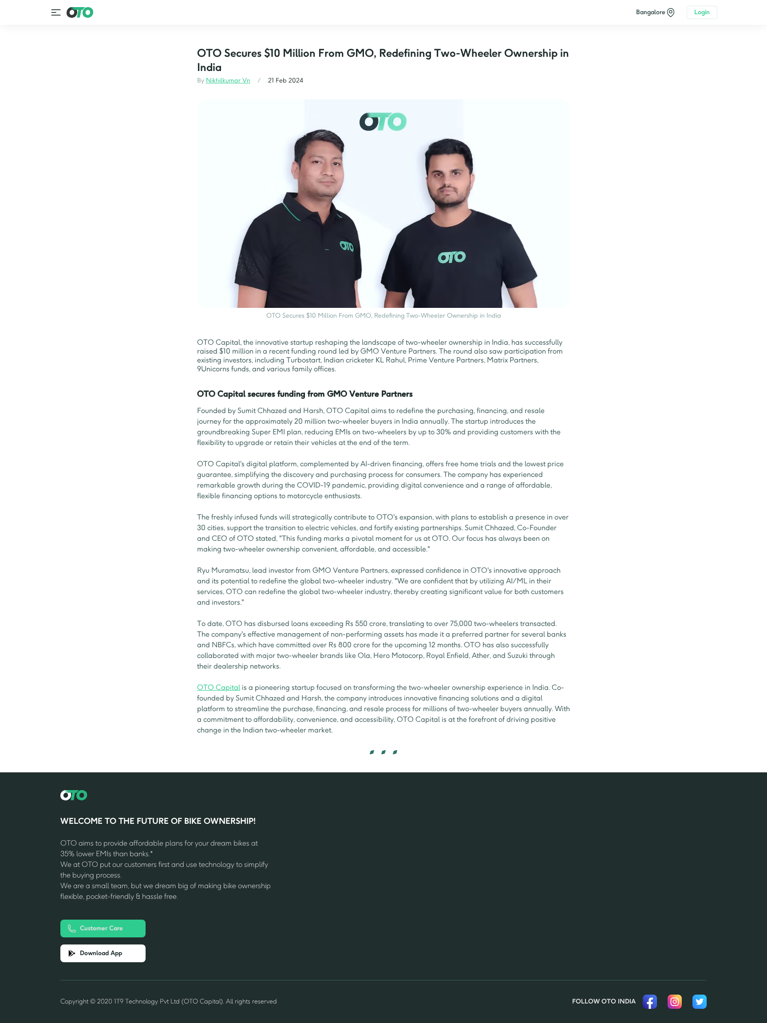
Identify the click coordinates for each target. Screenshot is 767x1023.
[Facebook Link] (650, 1002)
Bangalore (650, 12)
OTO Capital (218, 687)
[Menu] (56, 12)
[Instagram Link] (675, 1002)
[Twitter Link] (699, 1002)
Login (702, 12)
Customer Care (101, 928)
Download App (101, 953)
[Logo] (80, 12)
